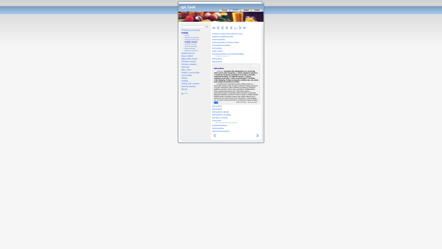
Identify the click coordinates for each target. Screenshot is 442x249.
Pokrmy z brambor (189, 64)
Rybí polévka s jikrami (220, 112)
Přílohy (184, 78)
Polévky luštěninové (192, 40)
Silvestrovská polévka (220, 131)
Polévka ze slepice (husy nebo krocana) (227, 34)
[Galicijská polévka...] (218, 28)
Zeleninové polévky (192, 37)
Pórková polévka (218, 40)
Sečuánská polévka (219, 125)
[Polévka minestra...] (231, 28)
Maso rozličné (187, 56)
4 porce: (220, 71)
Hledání (246, 10)
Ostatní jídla (186, 75)
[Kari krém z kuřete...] (222, 28)
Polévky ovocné (190, 44)
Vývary (187, 35)
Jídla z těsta (186, 70)
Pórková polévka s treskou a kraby (225, 42)
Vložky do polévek (191, 51)
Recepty (235, 10)
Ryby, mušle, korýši (189, 59)
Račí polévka (217, 48)
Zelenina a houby (188, 62)
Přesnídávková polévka (221, 45)
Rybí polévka (217, 59)
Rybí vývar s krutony (220, 118)
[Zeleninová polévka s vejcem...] (244, 28)
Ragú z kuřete (217, 51)
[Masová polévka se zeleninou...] (227, 28)
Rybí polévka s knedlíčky (221, 115)
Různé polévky (190, 48)
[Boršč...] (214, 28)
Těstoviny (185, 67)
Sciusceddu (224, 121)
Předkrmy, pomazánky (190, 30)
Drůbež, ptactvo (188, 53)
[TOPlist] (184, 93)
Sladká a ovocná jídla (190, 73)
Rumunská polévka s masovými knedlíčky (228, 55)
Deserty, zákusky (188, 86)
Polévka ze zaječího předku (222, 37)
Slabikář (257, 10)
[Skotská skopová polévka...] (240, 28)
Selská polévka (218, 128)
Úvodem (224, 10)
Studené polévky (191, 46)
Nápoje (184, 89)
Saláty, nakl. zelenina (190, 84)
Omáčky (184, 81)
